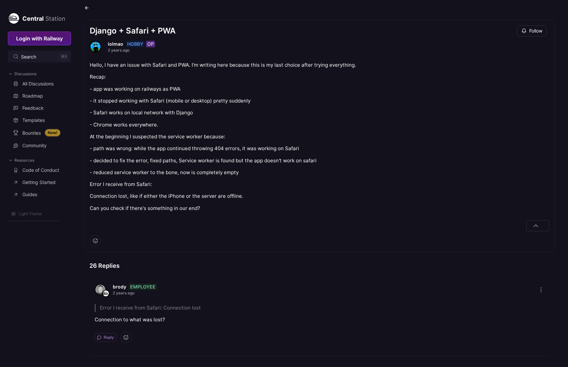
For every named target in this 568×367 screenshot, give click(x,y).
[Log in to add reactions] (95, 240)
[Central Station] (13, 17)
